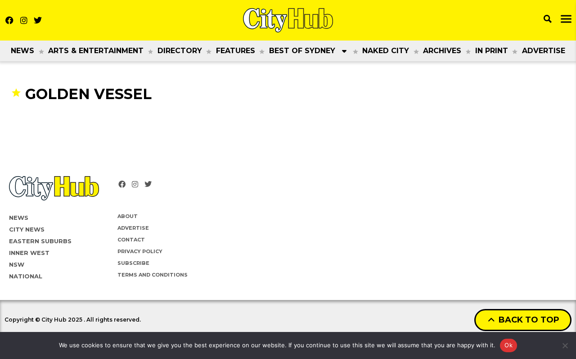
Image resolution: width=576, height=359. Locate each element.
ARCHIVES (442, 50)
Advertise (543, 50)
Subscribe (133, 263)
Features (235, 50)
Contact (131, 239)
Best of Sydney (302, 50)
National (25, 276)
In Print (491, 50)
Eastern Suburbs (40, 241)
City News (27, 229)
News (22, 50)
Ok (508, 345)
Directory (180, 50)
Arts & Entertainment (96, 50)
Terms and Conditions (152, 275)
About (127, 216)
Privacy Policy (139, 251)
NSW (16, 264)
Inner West (29, 252)
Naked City (385, 50)
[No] (564, 345)
